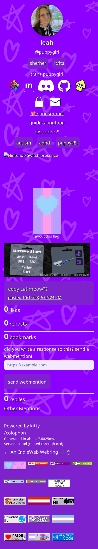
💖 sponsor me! (47, 113)
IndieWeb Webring (38, 452)
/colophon (15, 433)
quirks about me (47, 123)
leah (47, 42)
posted (35, 297)
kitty (34, 426)
